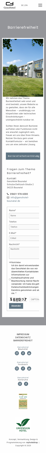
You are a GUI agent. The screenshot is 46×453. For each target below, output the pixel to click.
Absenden (16, 306)
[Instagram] (20, 384)
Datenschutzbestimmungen (25, 287)
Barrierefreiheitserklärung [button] (23, 156)
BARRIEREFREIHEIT (23, 340)
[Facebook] (26, 384)
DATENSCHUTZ (23, 337)
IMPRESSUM (23, 334)
